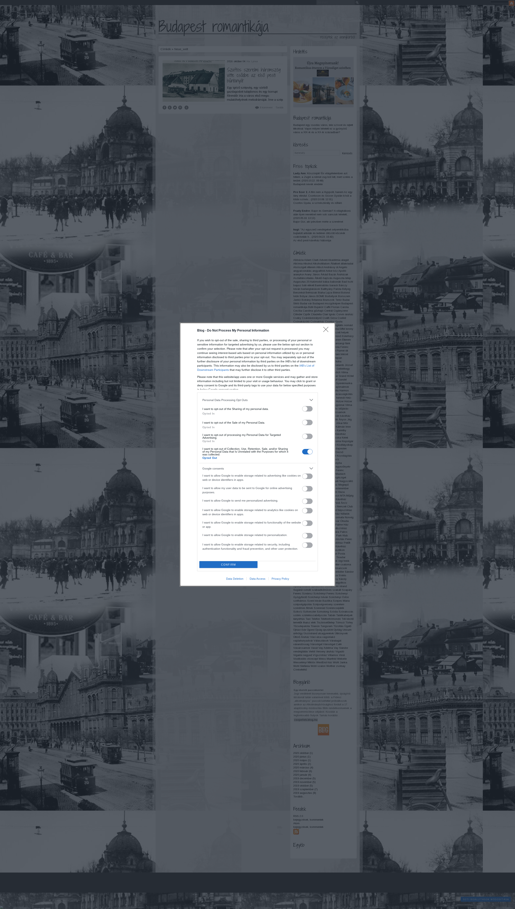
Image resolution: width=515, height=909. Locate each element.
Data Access (257, 578)
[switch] (307, 408)
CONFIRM (228, 564)
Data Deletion (234, 578)
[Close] (327, 331)
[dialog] (257, 454)
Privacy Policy (280, 578)
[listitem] (257, 400)
